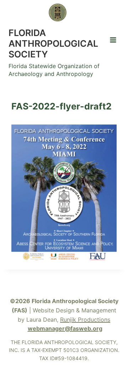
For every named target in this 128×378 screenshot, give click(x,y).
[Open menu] (112, 39)
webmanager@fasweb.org (65, 328)
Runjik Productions (85, 319)
